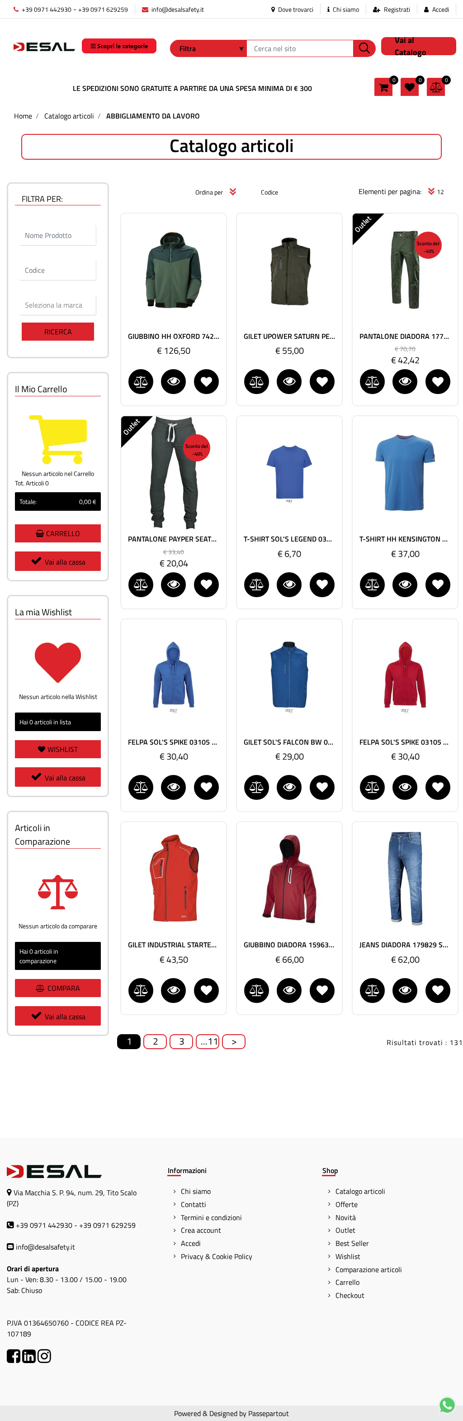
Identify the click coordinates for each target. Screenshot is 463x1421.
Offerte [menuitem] (346, 1204)
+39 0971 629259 (103, 9)
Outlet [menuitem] (345, 1230)
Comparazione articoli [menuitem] (368, 1269)
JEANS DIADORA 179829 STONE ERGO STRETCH (405, 945)
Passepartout (268, 1413)
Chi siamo (345, 9)
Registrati (397, 9)
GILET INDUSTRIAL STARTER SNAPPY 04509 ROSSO (173, 945)
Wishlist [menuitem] (347, 1256)
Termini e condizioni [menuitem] (211, 1217)
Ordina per (209, 192)
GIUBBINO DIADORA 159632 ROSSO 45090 (289, 945)
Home (23, 115)
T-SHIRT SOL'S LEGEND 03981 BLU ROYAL (289, 539)
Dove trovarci (295, 9)
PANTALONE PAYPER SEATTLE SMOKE (173, 539)
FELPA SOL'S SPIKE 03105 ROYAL (173, 742)
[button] (364, 48)
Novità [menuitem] (345, 1217)
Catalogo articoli (69, 115)
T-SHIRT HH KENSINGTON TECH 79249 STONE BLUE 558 (405, 539)
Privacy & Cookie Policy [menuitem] (216, 1256)
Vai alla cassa (65, 561)
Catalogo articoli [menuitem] (360, 1191)
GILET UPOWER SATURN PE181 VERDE (289, 336)
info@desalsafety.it (177, 9)
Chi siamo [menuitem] (196, 1191)
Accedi (440, 9)
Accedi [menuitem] (191, 1243)
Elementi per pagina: (390, 191)
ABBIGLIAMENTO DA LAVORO (153, 115)
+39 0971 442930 (45, 9)
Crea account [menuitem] (201, 1230)
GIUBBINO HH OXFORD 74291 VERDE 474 (173, 336)
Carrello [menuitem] (347, 1282)
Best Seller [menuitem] (352, 1243)
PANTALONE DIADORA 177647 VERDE (405, 336)
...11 (209, 1041)
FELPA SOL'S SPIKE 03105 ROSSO (405, 742)
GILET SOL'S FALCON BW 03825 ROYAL (289, 742)
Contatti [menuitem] (193, 1204)
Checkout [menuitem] (349, 1295)
